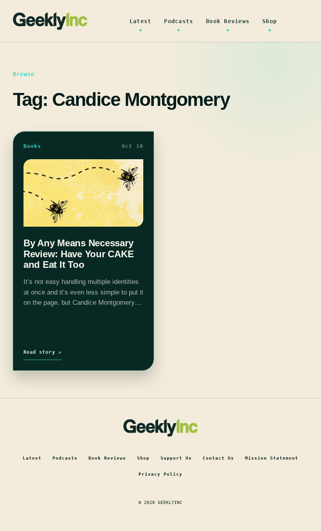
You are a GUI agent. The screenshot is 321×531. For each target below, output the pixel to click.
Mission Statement (271, 458)
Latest (140, 21)
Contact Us (218, 458)
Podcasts (178, 21)
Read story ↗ (42, 352)
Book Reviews (227, 21)
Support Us (176, 458)
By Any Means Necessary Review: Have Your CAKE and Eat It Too (78, 254)
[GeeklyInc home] (50, 21)
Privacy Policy (160, 474)
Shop (269, 21)
